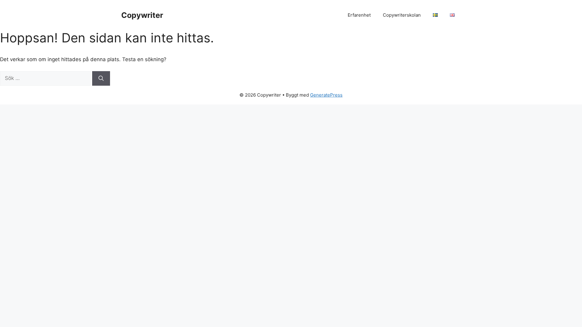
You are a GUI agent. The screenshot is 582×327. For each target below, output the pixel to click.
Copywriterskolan (402, 15)
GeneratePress (326, 95)
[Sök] (101, 78)
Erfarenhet (359, 15)
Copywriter (142, 15)
